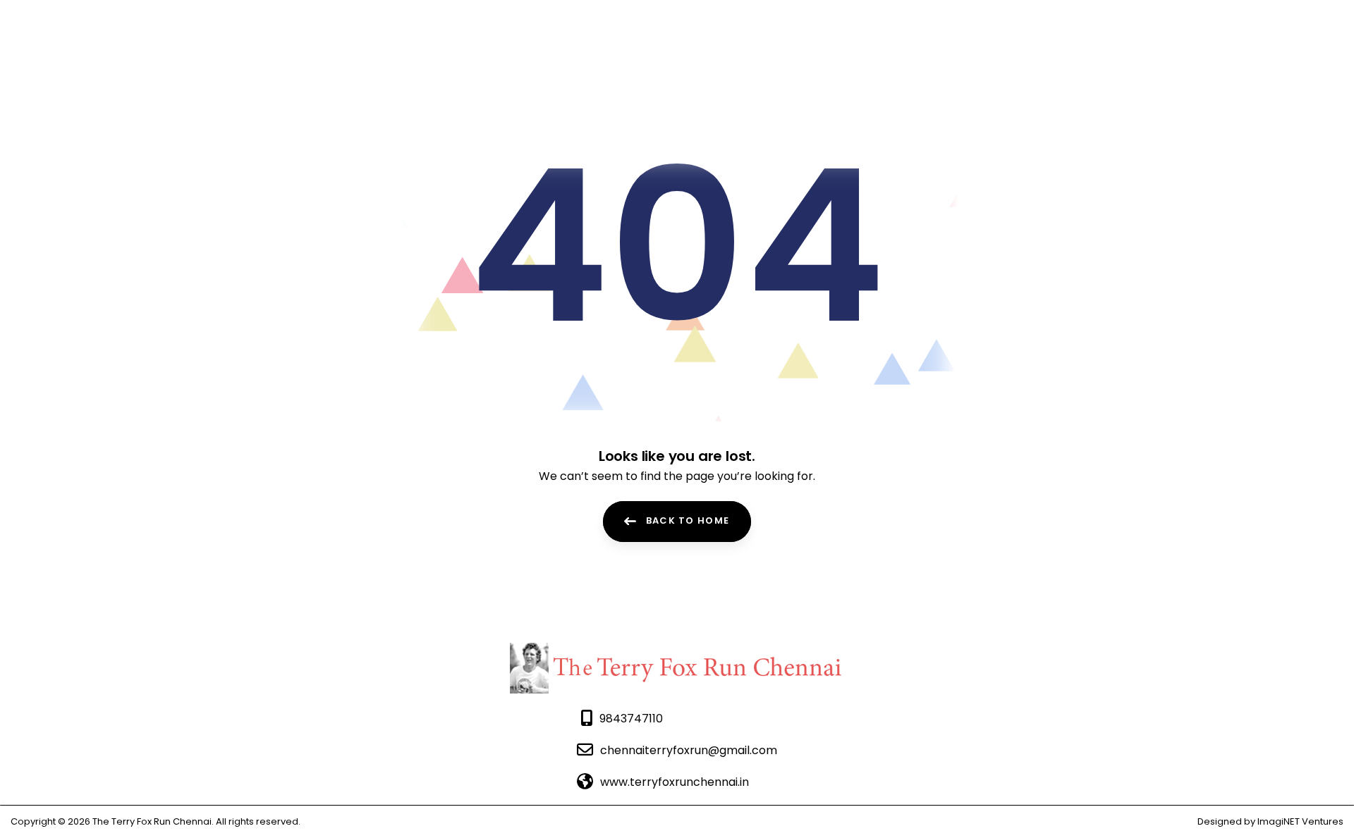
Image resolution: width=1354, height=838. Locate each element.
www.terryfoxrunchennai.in (674, 782)
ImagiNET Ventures (1299, 821)
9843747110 (631, 718)
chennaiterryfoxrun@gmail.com (688, 750)
